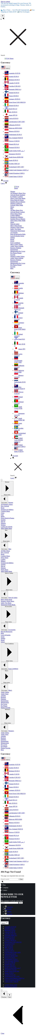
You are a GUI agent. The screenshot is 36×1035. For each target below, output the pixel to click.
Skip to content (5, 1)
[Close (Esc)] (1, 990)
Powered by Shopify (11, 986)
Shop (4, 885)
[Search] (2, 881)
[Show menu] (3, 15)
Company (5, 887)
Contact (4, 890)
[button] (18, 199)
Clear (21, 879)
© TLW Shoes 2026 (11, 985)
